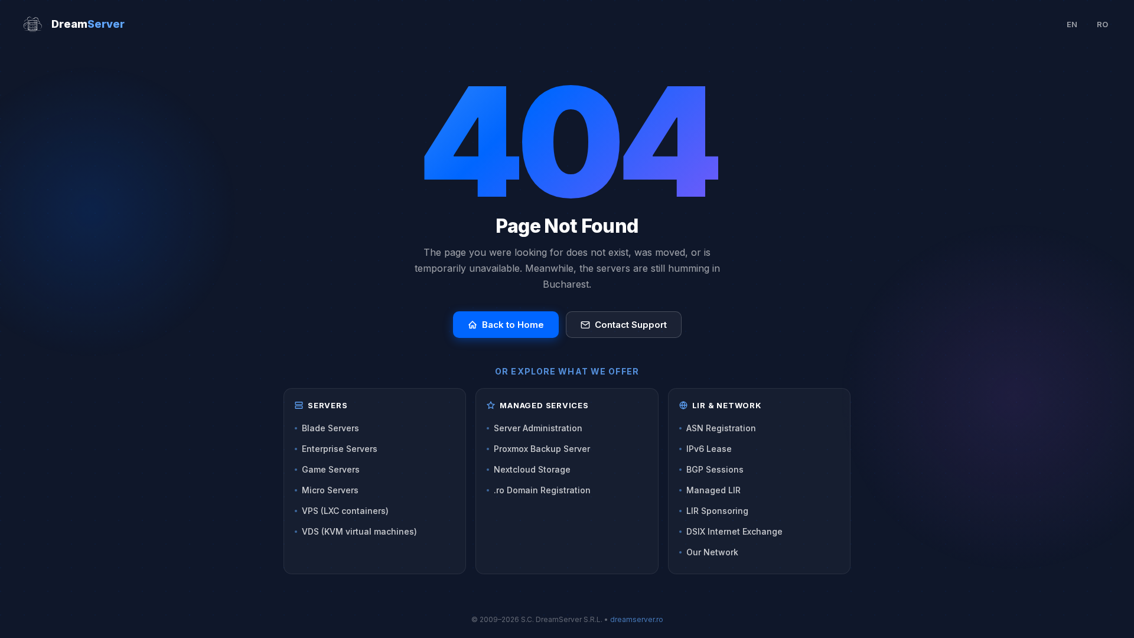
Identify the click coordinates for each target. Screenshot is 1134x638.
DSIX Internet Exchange (734, 531)
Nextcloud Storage (532, 469)
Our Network (712, 552)
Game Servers (331, 469)
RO (1102, 24)
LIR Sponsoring (717, 511)
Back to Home (513, 324)
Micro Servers (330, 490)
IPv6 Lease (709, 449)
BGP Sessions (715, 469)
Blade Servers (330, 428)
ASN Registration (721, 428)
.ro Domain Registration (542, 490)
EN (1072, 24)
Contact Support (631, 324)
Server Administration (538, 428)
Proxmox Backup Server (542, 449)
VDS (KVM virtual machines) (359, 531)
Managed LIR (713, 490)
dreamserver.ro (636, 619)
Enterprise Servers (339, 449)
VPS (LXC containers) (345, 511)
